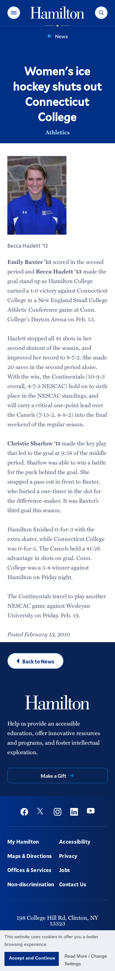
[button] (14, 13)
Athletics (57, 132)
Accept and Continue (32, 957)
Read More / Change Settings (86, 959)
